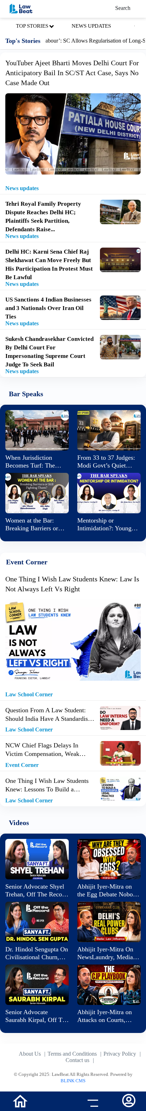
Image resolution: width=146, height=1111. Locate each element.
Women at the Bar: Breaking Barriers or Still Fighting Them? (32, 524)
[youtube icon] (54, 1102)
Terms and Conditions (72, 1054)
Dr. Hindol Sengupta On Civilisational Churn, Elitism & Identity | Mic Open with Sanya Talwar (36, 953)
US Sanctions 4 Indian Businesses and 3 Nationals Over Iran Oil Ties (48, 308)
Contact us (77, 1060)
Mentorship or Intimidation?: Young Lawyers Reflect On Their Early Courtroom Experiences (106, 524)
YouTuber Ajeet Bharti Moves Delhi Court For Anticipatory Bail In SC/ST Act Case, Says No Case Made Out (72, 73)
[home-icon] (20, 1101)
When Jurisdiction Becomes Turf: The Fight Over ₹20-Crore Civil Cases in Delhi (33, 461)
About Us (30, 1054)
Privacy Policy (119, 1054)
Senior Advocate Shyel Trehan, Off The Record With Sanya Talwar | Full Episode (36, 890)
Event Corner (22, 765)
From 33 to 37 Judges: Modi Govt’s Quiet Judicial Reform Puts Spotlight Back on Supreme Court (106, 461)
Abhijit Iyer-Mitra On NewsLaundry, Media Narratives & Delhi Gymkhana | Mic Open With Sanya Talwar (106, 953)
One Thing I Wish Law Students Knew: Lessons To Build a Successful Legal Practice (47, 785)
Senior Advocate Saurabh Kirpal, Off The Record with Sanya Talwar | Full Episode (36, 1016)
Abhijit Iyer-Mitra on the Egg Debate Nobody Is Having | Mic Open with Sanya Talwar (108, 890)
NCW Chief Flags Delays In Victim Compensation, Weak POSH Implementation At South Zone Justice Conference (46, 750)
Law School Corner (29, 694)
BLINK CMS (73, 1080)
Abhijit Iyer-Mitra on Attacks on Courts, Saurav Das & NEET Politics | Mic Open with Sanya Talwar (108, 1016)
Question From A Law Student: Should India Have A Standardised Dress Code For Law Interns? (49, 715)
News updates (22, 188)
